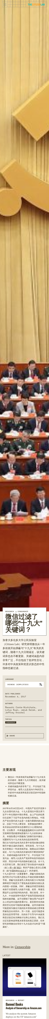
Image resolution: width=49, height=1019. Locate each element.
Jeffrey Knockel (15, 712)
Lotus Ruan (11, 710)
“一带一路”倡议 (14, 867)
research (10, 1000)
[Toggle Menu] (5, 4)
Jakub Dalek (28, 710)
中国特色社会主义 (18, 871)
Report (21, 1000)
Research (9, 611)
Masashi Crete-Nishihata (20, 707)
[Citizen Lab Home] (36, 5)
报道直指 (25, 830)
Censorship (23, 611)
